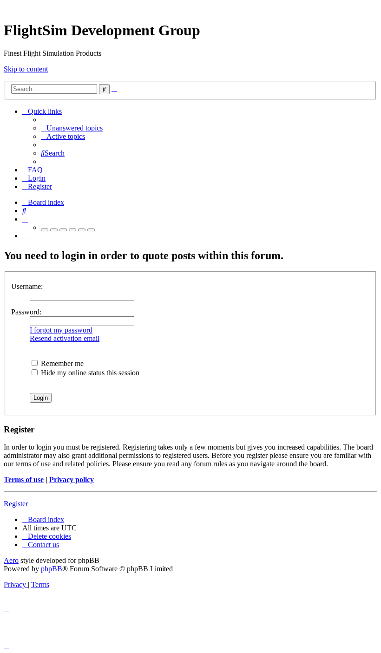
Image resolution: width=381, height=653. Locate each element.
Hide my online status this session (89, 373)
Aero (11, 560)
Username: (27, 286)
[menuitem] (72, 128)
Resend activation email (64, 338)
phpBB (51, 569)
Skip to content (26, 69)
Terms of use (24, 479)
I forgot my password (61, 330)
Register (16, 504)
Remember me (61, 363)
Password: (26, 312)
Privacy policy (71, 479)
